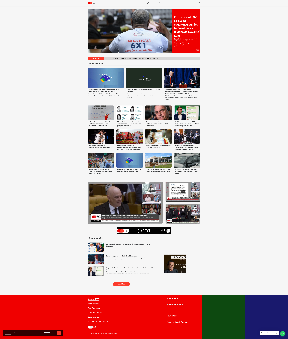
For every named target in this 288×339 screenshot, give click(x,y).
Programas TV (130, 3)
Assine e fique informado (178, 322)
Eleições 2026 (160, 3)
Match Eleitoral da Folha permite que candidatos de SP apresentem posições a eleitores (129, 124)
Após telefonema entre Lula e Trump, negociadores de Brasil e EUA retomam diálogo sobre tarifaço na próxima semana (181, 91)
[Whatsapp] (170, 304)
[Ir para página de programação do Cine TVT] (144, 233)
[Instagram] (172, 304)
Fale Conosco (94, 308)
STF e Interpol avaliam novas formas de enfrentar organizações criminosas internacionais (187, 147)
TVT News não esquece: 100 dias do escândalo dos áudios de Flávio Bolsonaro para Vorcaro (187, 124)
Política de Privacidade (98, 321)
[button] (199, 3)
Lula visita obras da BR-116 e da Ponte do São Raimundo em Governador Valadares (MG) (99, 124)
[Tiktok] (180, 304)
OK (59, 333)
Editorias (117, 3)
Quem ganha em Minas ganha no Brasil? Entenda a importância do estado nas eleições (100, 171)
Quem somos (93, 317)
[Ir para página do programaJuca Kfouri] (175, 273)
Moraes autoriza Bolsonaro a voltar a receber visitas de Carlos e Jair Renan (158, 124)
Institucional (93, 304)
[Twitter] (175, 304)
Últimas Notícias (173, 3)
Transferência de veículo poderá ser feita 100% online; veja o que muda (186, 171)
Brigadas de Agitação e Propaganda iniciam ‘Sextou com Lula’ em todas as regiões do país (129, 147)
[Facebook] (177, 304)
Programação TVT (146, 3)
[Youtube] (167, 304)
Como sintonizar (95, 313)
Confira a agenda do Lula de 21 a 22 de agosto (122, 256)
